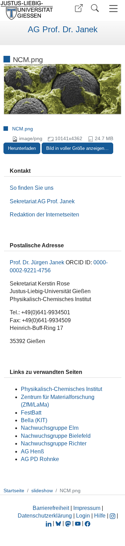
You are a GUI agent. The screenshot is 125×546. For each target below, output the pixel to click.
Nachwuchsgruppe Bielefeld (56, 436)
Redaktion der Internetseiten (44, 214)
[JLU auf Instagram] (113, 516)
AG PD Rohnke (40, 459)
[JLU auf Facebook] (87, 523)
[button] (79, 8)
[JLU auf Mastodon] (68, 523)
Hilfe (100, 516)
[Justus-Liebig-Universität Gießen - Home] (29, 10)
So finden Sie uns (31, 188)
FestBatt (31, 413)
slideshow (42, 490)
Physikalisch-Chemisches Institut (61, 389)
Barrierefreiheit (51, 508)
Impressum (86, 508)
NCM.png (22, 128)
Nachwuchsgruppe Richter (53, 443)
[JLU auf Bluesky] (59, 523)
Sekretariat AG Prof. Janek (42, 201)
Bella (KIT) (34, 420)
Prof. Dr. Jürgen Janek (37, 262)
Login (83, 516)
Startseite (13, 490)
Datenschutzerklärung (45, 516)
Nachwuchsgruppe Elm (49, 428)
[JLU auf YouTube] (78, 523)
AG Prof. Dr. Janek (63, 29)
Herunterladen (22, 148)
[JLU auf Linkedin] (49, 523)
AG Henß (32, 451)
